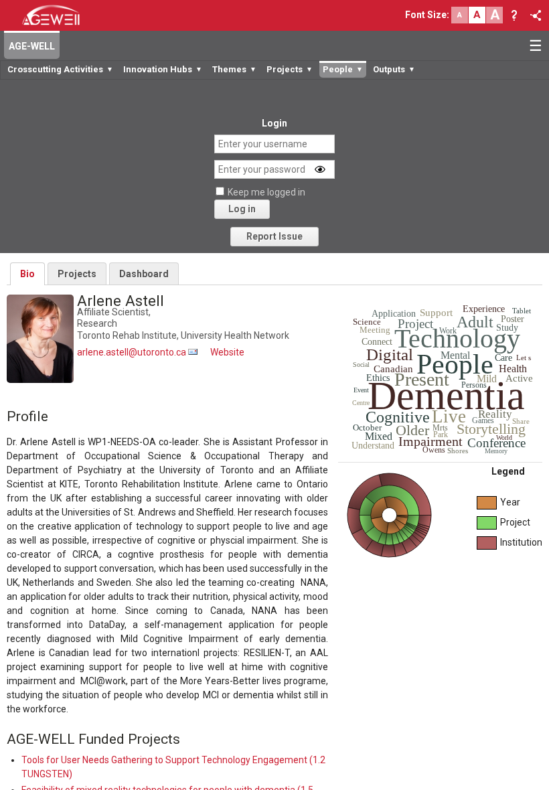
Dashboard (144, 273)
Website (227, 352)
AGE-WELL (32, 46)
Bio (27, 273)
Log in (242, 209)
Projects (77, 273)
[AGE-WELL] (50, 14)
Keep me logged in (266, 192)
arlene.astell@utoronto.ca (131, 352)
